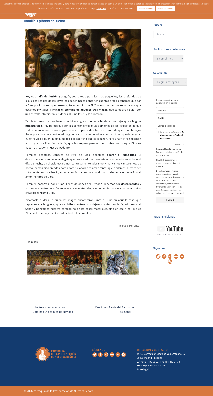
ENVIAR (170, 200)
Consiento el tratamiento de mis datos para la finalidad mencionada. (172, 135)
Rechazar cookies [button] (165, 8)
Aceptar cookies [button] (146, 8)
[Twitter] (158, 256)
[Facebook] (164, 256)
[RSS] (170, 261)
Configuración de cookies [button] (121, 8)
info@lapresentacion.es (153, 365)
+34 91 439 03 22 (149, 361)
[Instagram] (170, 256)
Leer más (101, 8)
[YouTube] (182, 256)
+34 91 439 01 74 (171, 361)
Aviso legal (179, 144)
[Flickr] (176, 256)
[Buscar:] (170, 34)
